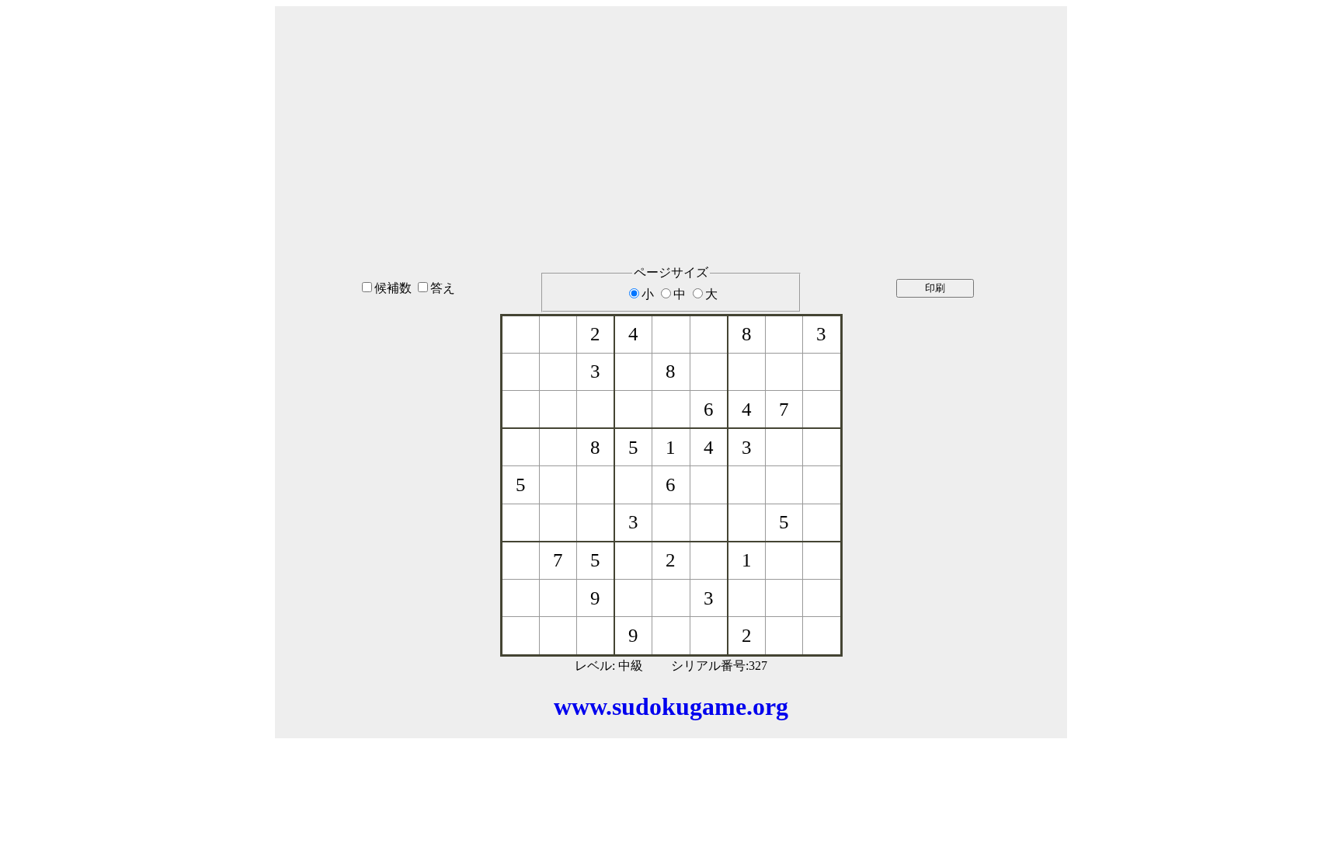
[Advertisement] (671, 116)
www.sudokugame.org (671, 706)
